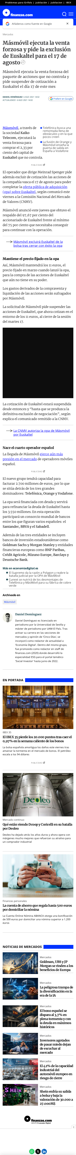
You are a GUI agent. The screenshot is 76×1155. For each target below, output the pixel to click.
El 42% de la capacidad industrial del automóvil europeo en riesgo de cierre (56, 1072)
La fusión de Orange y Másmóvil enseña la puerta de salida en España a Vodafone (57, 146)
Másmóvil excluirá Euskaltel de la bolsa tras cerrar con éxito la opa (38, 244)
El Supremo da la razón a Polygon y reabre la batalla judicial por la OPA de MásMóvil (38, 574)
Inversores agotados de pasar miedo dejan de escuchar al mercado (55, 1046)
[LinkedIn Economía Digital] (44, 1151)
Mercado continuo (13, 819)
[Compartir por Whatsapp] (31, 1151)
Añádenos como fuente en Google (32, 23)
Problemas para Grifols (18, 2)
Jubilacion (56, 2)
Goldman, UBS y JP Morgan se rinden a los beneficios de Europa (56, 966)
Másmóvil (10, 128)
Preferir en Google (62, 98)
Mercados (8, 34)
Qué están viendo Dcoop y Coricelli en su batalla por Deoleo (37, 826)
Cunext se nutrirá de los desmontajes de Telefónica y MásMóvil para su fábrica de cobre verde (40, 582)
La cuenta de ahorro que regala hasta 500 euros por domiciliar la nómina (37, 907)
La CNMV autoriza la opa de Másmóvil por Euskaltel (41, 432)
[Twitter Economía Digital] (38, 1151)
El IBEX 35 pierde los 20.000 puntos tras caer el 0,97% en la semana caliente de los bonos (37, 739)
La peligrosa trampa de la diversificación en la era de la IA (56, 991)
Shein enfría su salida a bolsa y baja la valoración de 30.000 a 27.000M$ (56, 1097)
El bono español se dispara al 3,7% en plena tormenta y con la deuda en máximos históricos (55, 1019)
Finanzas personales (15, 901)
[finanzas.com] (38, 1120)
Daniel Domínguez (12, 97)
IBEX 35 (70, 2)
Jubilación (41, 2)
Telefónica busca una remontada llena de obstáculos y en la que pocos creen (57, 132)
